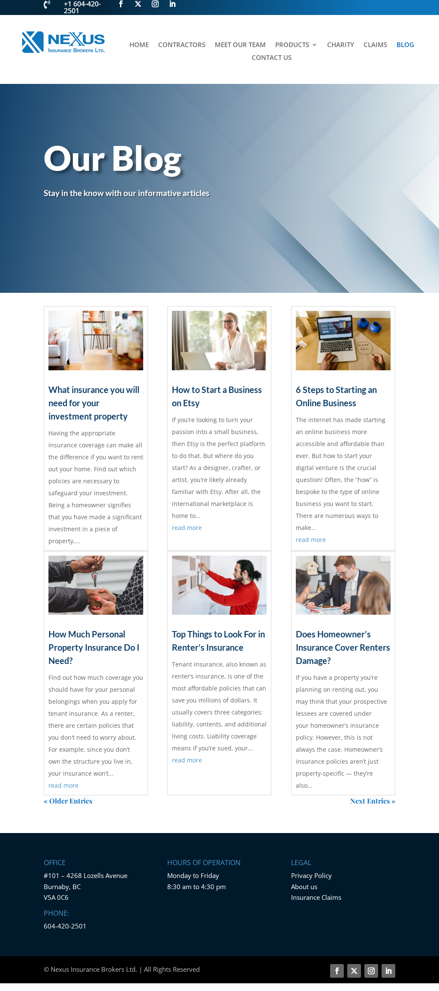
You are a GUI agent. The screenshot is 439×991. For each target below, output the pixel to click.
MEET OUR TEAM (240, 45)
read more (63, 785)
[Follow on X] (354, 971)
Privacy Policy (311, 875)
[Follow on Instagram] (371, 971)
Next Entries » (372, 800)
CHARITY (340, 45)
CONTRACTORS (181, 45)
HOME (139, 45)
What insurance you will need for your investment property (93, 402)
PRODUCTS (292, 45)
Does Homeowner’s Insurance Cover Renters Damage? (343, 647)
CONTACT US (272, 58)
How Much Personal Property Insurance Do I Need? (93, 647)
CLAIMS (375, 45)
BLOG (405, 45)
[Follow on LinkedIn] (388, 971)
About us (304, 886)
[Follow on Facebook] (337, 971)
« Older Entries (68, 800)
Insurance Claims (316, 897)
